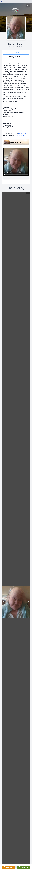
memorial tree (22, 133)
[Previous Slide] (3, 602)
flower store (20, 135)
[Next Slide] (28, 602)
